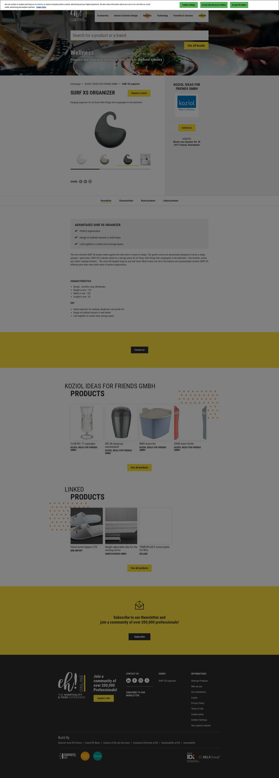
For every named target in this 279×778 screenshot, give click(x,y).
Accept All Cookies (239, 5)
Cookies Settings (188, 5)
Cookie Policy (41, 7)
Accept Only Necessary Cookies (214, 5)
